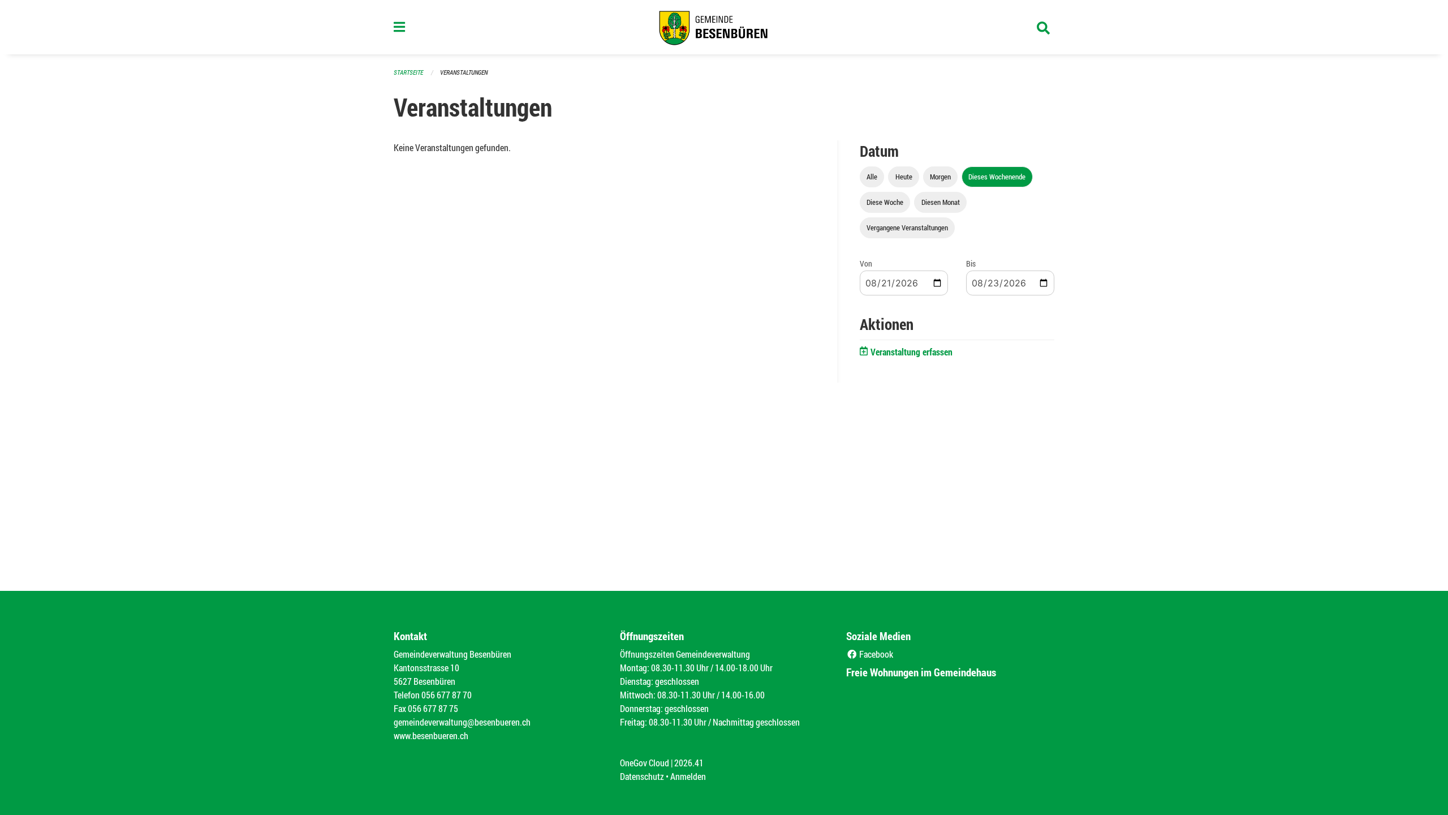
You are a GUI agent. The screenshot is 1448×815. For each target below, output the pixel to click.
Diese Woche (885, 202)
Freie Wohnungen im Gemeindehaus (921, 672)
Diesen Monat (940, 202)
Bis (971, 263)
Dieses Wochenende (996, 176)
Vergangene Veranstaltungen (907, 227)
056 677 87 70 (446, 695)
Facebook (875, 654)
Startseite (408, 72)
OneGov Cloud (644, 763)
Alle (872, 176)
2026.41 (689, 763)
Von (866, 263)
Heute (903, 176)
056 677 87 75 (433, 708)
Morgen (940, 176)
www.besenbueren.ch (431, 735)
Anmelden (688, 776)
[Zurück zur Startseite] (724, 27)
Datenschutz (642, 776)
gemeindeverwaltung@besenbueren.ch (462, 722)
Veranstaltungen (464, 72)
